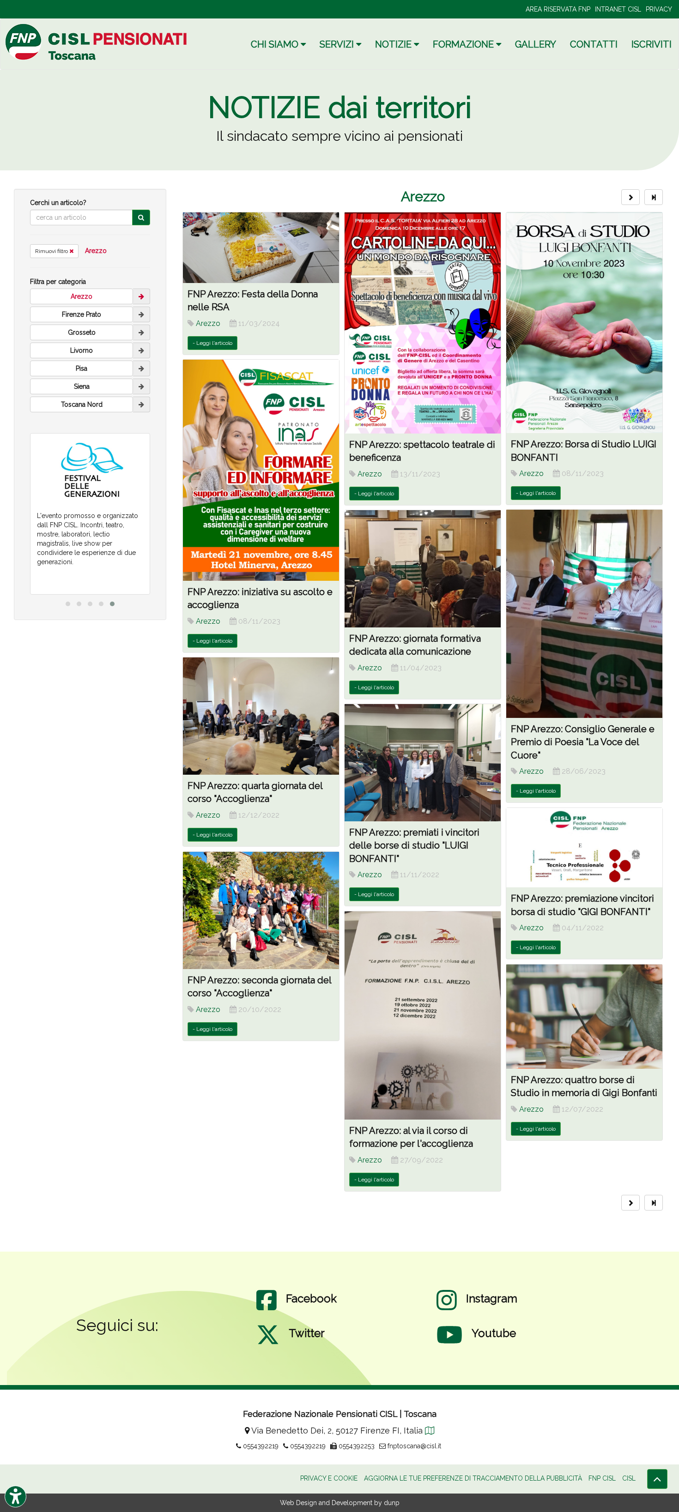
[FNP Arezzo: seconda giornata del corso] (261, 910)
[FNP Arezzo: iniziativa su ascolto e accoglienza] (261, 470)
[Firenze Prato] (141, 314)
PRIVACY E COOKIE (329, 1478)
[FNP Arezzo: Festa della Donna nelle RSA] (261, 247)
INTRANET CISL (618, 9)
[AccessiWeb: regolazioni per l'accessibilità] (15, 1496)
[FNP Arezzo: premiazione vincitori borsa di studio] (584, 847)
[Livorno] (141, 350)
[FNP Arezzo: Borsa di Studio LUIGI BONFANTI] (584, 322)
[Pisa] (141, 368)
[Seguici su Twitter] (267, 1344)
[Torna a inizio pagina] (657, 1479)
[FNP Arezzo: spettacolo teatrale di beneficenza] (423, 322)
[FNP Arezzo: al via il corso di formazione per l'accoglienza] (423, 1015)
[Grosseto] (141, 332)
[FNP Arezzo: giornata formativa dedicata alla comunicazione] (423, 568)
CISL (629, 1478)
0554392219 (260, 1446)
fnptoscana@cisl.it (413, 1446)
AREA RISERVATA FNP (558, 9)
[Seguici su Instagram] (446, 1309)
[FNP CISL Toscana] (97, 42)
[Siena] (141, 386)
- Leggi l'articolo (212, 343)
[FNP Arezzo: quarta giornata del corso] (261, 716)
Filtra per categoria (58, 281)
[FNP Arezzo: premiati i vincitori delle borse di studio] (423, 762)
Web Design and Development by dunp (340, 1502)
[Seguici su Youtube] (449, 1344)
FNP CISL (602, 1478)
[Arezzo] (141, 296)
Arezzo (96, 250)
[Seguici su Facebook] (266, 1309)
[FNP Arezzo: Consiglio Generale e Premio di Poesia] (584, 613)
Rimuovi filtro (52, 251)
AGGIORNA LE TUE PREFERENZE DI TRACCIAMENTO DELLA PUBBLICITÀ (473, 1478)
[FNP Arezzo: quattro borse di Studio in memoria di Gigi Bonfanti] (584, 1016)
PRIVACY (659, 9)
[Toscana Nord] (141, 404)
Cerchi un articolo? (58, 202)
